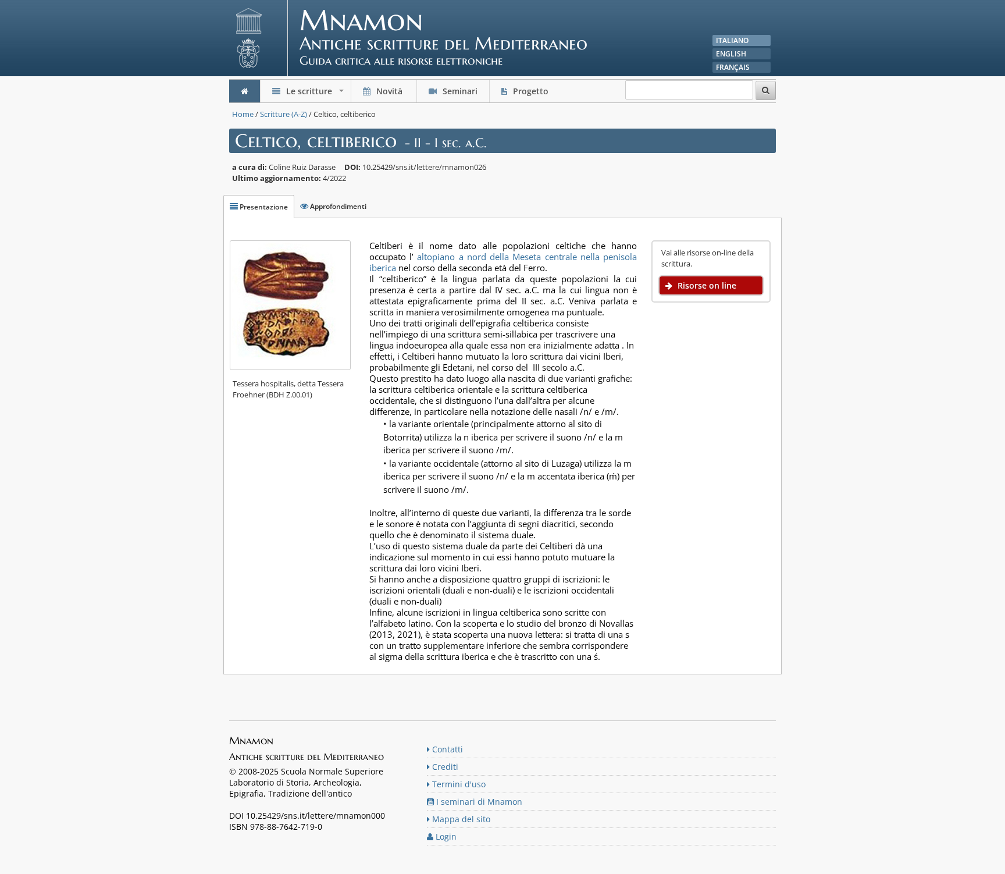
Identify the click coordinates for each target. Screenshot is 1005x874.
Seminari (458, 91)
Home (243, 114)
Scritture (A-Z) (283, 114)
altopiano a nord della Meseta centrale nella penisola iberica (503, 262)
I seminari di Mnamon (478, 801)
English (731, 54)
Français (733, 67)
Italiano (732, 40)
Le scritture (315, 94)
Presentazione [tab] (263, 207)
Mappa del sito (460, 819)
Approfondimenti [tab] (337, 206)
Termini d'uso (458, 784)
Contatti (446, 749)
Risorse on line (705, 285)
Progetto (531, 91)
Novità (389, 91)
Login (445, 836)
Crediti (444, 766)
